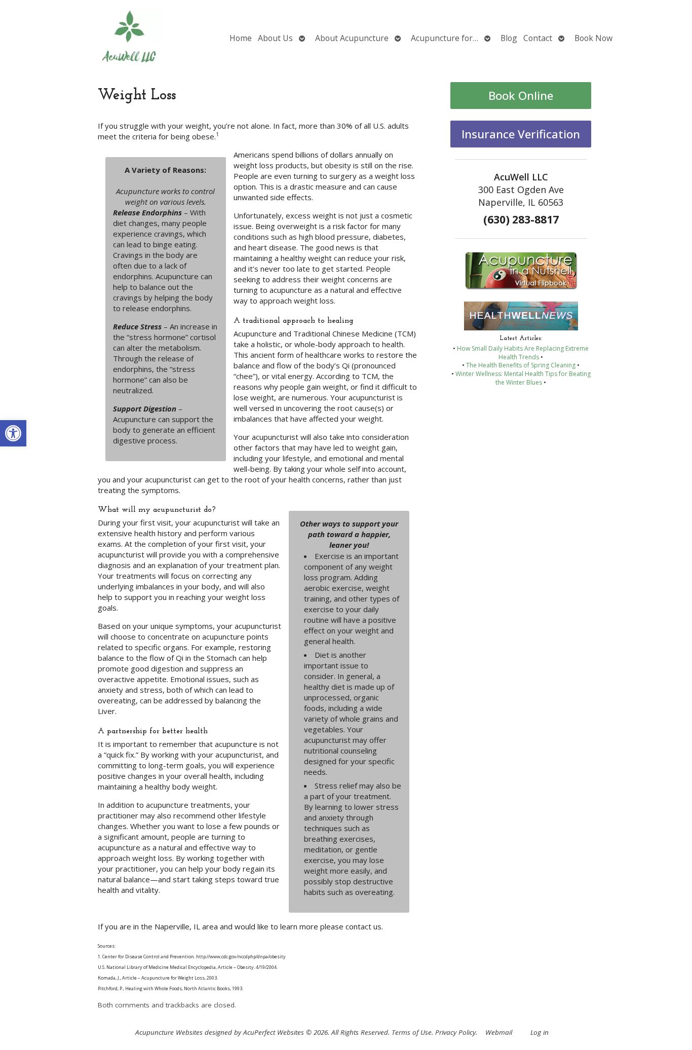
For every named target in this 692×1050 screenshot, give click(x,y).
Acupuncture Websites (169, 1032)
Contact (537, 38)
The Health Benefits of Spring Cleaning (520, 365)
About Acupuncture (352, 38)
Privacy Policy (455, 1032)
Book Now (593, 38)
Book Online (520, 95)
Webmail (498, 1032)
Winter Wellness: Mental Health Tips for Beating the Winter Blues (523, 378)
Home (240, 38)
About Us (275, 38)
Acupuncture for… (444, 38)
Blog (509, 38)
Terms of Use (412, 1032)
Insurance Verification (521, 134)
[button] (13, 433)
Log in (539, 1032)
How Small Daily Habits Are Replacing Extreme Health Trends (523, 352)
